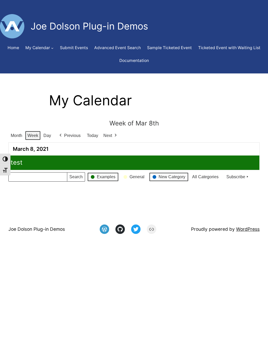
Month (16, 135)
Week (32, 135)
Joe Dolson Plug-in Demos (36, 229)
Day (47, 135)
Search (76, 178)
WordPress (248, 229)
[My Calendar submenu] (52, 48)
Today (92, 135)
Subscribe (235, 177)
